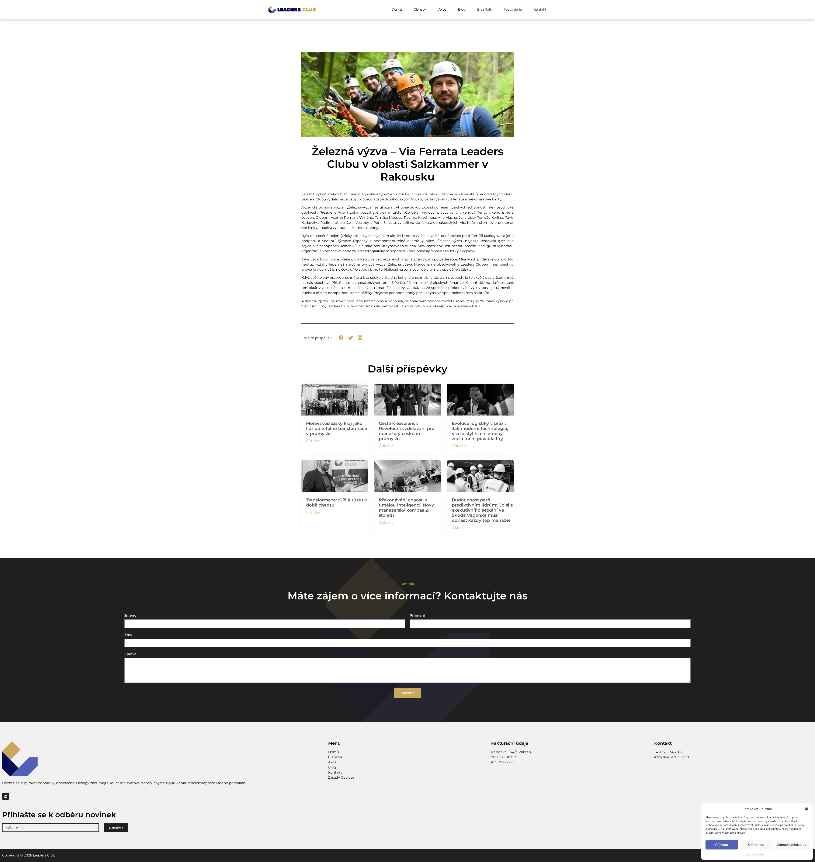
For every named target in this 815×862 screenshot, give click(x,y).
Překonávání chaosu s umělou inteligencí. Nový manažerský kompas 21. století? (406, 507)
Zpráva (130, 654)
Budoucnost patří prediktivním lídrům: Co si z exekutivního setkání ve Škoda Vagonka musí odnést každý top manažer (482, 510)
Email (129, 635)
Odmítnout (756, 845)
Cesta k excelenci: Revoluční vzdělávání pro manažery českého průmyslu (406, 431)
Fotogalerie (512, 9)
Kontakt (540, 9)
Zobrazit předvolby (791, 845)
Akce (442, 9)
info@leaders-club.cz (671, 757)
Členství (419, 9)
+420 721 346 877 (668, 752)
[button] (806, 809)
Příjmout (721, 845)
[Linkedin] (5, 796)
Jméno (130, 615)
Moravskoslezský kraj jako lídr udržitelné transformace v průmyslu (336, 428)
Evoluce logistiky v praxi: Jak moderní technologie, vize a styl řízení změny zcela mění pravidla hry (480, 431)
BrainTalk (484, 9)
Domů (396, 9)
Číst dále (313, 441)
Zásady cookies (755, 854)
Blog (461, 9)
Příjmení (417, 615)
